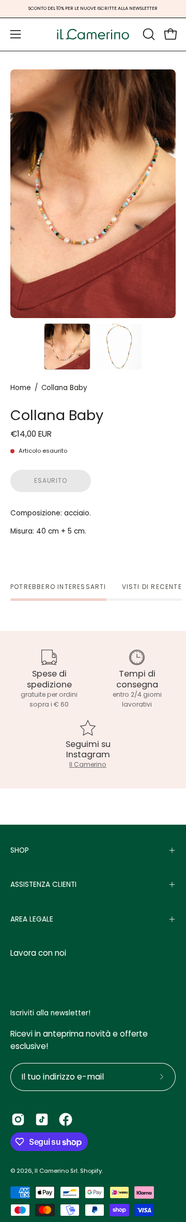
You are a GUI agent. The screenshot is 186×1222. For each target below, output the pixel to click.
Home (20, 388)
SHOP (19, 850)
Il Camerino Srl (56, 1171)
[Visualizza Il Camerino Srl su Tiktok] (42, 1119)
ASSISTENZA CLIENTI (43, 884)
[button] (148, 34)
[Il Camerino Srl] (93, 34)
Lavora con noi (38, 952)
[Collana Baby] (67, 346)
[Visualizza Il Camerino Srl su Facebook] (65, 1119)
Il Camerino (87, 764)
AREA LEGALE (31, 919)
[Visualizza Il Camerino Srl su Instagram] (18, 1119)
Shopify (91, 1171)
